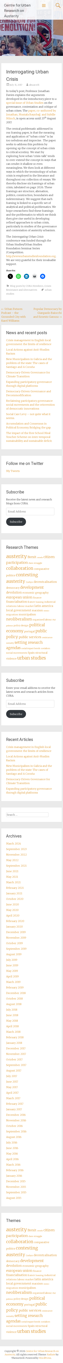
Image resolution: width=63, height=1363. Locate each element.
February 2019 (15, 987)
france (31, 601)
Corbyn (29, 582)
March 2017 (13, 1098)
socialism (45, 648)
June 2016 (12, 1148)
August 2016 (13, 1137)
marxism (37, 610)
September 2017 (16, 1065)
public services (30, 637)
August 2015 (13, 1198)
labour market (25, 606)
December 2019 (16, 932)
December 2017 (16, 1048)
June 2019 (12, 965)
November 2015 (16, 1186)
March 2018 (13, 1031)
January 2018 (14, 1042)
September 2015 (16, 1192)
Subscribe (16, 521)
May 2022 (12, 860)
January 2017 (14, 1109)
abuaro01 (34, 84)
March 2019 (13, 982)
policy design (21, 625)
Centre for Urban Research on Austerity (17, 10)
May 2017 (12, 1087)
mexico (46, 611)
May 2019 (12, 971)
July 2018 (11, 1009)
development (32, 587)
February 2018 (15, 1037)
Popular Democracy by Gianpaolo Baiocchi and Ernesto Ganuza (47, 312)
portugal (29, 631)
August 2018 (13, 1004)
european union (19, 597)
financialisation (16, 601)
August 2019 (13, 954)
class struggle (35, 563)
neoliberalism (19, 619)
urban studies (31, 658)
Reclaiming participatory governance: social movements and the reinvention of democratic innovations (30, 404)
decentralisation (45, 582)
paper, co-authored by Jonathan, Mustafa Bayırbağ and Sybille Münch (31, 114)
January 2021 (14, 893)
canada (40, 557)
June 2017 (12, 1081)
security (10, 643)
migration (12, 614)
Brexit (32, 557)
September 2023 (16, 849)
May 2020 (12, 910)
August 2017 (13, 1070)
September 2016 (16, 1131)
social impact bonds (30, 648)
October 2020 (14, 899)
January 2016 (14, 1175)
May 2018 (12, 1020)
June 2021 (12, 871)
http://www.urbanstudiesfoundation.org (31, 256)
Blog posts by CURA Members (26, 285)
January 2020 (14, 926)
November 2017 (16, 1054)
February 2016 (15, 1170)
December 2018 (16, 993)
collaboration (19, 568)
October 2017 (14, 1059)
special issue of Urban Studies (24, 102)
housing (40, 602)
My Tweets (13, 471)
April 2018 (12, 1026)
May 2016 (12, 1153)
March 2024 (13, 843)
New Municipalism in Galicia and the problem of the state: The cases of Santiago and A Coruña (29, 363)
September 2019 (16, 948)
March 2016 (13, 1164)
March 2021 (13, 882)
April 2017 (12, 1092)
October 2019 (14, 943)
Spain (31, 652)
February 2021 (15, 887)
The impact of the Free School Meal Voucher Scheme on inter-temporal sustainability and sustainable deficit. (29, 436)
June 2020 (12, 904)
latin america (43, 606)
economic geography (35, 592)
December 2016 (16, 1114)
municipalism (27, 614)
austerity (16, 556)
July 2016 (11, 1142)
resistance (47, 637)
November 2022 (16, 854)
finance (37, 597)
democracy (13, 587)
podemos (9, 626)
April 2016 (12, 1159)
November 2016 (16, 1120)
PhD (54, 620)
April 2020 (12, 915)
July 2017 (11, 1076)
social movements (16, 652)
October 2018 (14, 998)
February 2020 (15, 921)
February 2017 (14, 1103)
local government (18, 610)
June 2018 (12, 1015)
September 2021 (16, 865)
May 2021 (12, 876)
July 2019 (11, 959)
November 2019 (16, 937)
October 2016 (14, 1126)
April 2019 (12, 976)
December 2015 (16, 1181)
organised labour (42, 619)
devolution (14, 592)
